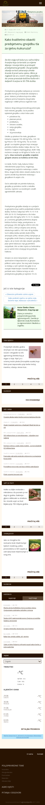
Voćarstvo (5, 769)
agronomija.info (26, 802)
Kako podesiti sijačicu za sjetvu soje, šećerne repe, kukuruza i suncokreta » (22, 299)
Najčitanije (33, 598)
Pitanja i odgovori (11, 792)
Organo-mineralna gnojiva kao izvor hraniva (18, 629)
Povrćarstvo (6, 775)
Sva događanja (33, 400)
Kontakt (40, 754)
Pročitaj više (33, 379)
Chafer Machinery (32, 32)
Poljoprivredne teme (13, 765)
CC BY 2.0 (11, 35)
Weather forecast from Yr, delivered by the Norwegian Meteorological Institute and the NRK (22, 736)
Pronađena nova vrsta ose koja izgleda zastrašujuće (21, 467)
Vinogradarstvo (7, 772)
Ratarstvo (5, 778)
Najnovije (12, 598)
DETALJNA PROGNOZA (30, 729)
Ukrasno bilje (6, 781)
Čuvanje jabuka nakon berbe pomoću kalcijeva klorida (22, 417)
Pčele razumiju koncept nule (13, 474)
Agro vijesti (8, 787)
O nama (30, 754)
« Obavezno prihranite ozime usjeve (19, 294)
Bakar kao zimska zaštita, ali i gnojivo (16, 637)
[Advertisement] (24, 200)
